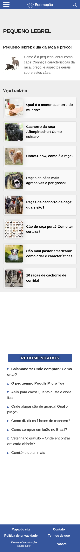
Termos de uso (59, 535)
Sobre (62, 544)
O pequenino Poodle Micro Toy (37, 383)
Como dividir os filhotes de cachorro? (40, 421)
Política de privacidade (21, 535)
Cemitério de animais (28, 452)
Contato (59, 529)
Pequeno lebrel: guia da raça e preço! (37, 47)
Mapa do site (21, 529)
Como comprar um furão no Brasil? (39, 429)
